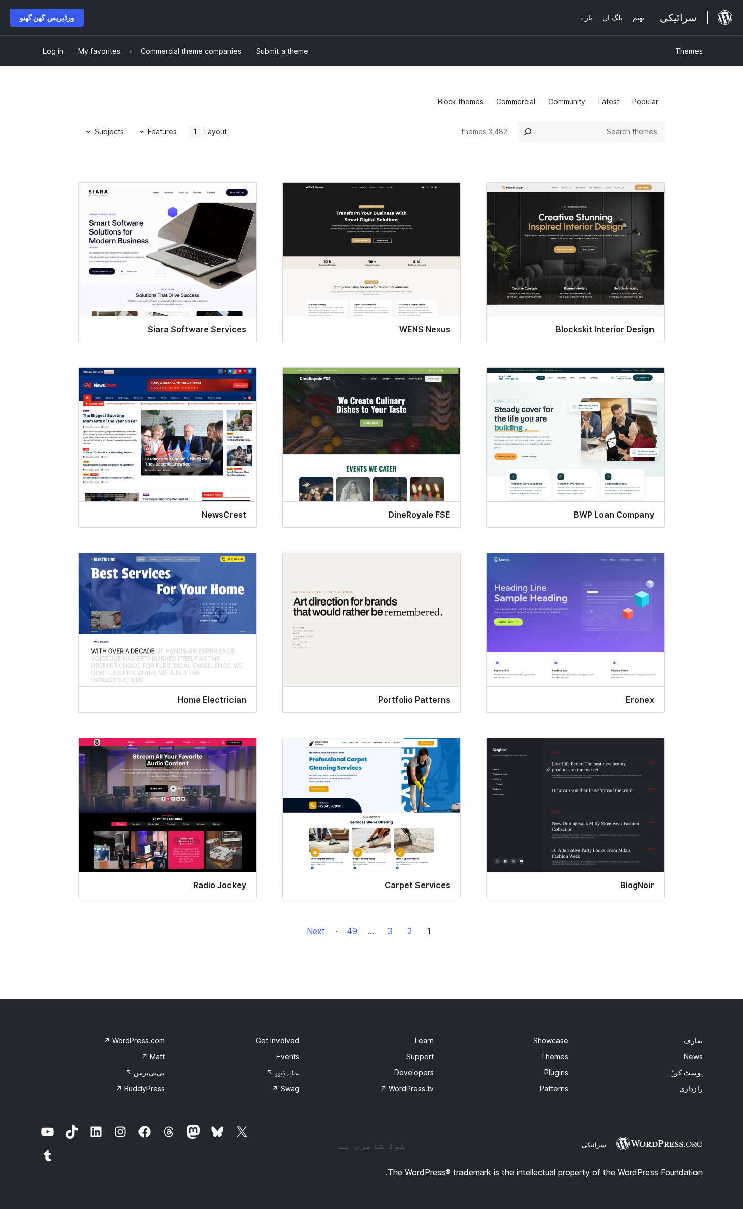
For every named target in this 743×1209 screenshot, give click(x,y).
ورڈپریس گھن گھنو (47, 17)
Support (420, 1056)
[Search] (528, 132)
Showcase (550, 1040)
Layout (210, 131)
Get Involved (277, 1040)
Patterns (554, 1088)
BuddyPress (140, 1088)
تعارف (693, 1040)
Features (162, 131)
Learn (424, 1040)
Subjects (109, 131)
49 (352, 931)
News (693, 1056)
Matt (153, 1056)
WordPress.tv (407, 1088)
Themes (689, 50)
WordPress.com (134, 1040)
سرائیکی (594, 1145)
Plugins (556, 1072)
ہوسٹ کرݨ (686, 1072)
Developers (414, 1072)
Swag (285, 1088)
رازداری (691, 1088)
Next (316, 931)
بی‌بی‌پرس (145, 1072)
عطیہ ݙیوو (282, 1072)
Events (287, 1056)
